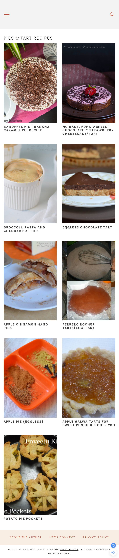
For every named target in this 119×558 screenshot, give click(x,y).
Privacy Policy (96, 537)
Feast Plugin (69, 549)
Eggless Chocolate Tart (87, 227)
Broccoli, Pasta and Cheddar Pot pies (24, 229)
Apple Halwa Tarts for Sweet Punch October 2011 (88, 423)
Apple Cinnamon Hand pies (26, 326)
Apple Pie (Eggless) (23, 421)
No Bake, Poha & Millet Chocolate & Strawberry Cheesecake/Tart (88, 130)
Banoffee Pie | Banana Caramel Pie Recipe (26, 129)
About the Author (26, 537)
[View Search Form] (112, 14)
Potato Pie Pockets (23, 519)
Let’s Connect (62, 537)
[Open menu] (7, 14)
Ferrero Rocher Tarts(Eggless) (78, 326)
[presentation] (30, 83)
